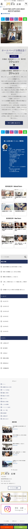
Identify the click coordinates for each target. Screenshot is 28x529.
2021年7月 (5, 301)
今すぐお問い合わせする (14, 123)
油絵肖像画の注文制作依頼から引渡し (12, 267)
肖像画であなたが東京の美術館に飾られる (14, 289)
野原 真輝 (5, 150)
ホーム (3, 384)
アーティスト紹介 (6, 407)
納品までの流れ (5, 395)
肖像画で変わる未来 (6, 387)
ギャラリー (4, 398)
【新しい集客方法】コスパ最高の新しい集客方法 (15, 283)
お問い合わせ (5, 419)
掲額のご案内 (5, 393)
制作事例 (5, 348)
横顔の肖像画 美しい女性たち (10, 277)
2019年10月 (6, 311)
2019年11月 (6, 306)
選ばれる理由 (5, 401)
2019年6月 (5, 326)
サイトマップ (22, 521)
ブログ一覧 (4, 410)
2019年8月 (5, 321)
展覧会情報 (6, 358)
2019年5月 (5, 331)
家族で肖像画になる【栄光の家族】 (12, 272)
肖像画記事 (6, 368)
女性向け (5, 353)
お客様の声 (6, 343)
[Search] (25, 257)
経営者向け (6, 363)
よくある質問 (5, 404)
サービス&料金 (5, 390)
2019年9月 (5, 316)
